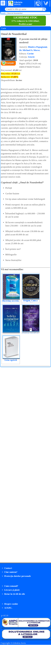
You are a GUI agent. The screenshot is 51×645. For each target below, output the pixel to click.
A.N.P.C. (8, 608)
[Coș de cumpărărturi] (46, 4)
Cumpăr (10, 63)
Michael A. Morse (29, 50)
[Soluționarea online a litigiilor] (26, 639)
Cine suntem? (10, 572)
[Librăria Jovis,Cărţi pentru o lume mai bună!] (10, 3)
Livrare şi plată (11, 590)
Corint (30, 53)
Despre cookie (11, 604)
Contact (8, 568)
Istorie (31, 57)
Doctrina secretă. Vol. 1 (10, 302)
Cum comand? (11, 586)
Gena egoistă (10, 360)
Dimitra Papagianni (37, 47)
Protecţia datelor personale (17, 576)
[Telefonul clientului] (38, 4)
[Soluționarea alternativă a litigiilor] (26, 627)
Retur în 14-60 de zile (14, 594)
